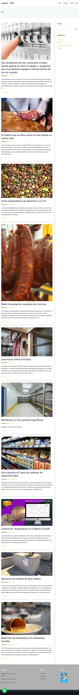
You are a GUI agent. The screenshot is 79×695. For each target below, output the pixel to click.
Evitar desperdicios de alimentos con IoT (23, 201)
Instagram (43, 678)
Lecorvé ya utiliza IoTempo (16, 359)
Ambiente (59, 39)
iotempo (59, 48)
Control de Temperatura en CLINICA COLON (25, 528)
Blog (76, 3)
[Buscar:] (67, 29)
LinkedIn (43, 676)
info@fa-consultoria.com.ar (8, 682)
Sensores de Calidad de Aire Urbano (21, 578)
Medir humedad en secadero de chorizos (23, 304)
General (59, 42)
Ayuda (71, 3)
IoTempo (65, 3)
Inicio (59, 3)
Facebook (43, 673)
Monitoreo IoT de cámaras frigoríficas (22, 420)
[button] (4, 690)
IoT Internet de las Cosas (64, 45)
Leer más (3, 92)
